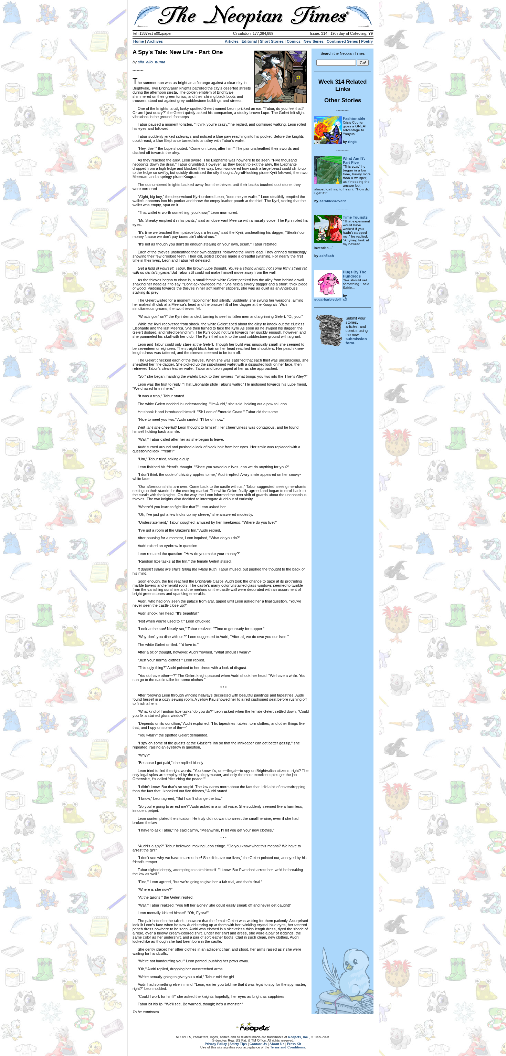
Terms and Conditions (287, 1047)
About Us (277, 1044)
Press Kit (294, 1044)
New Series (314, 41)
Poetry (367, 41)
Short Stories (272, 41)
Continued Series (342, 41)
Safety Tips (238, 1044)
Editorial (249, 41)
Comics (294, 41)
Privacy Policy (216, 1044)
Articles (232, 41)
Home (138, 41)
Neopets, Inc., (299, 1037)
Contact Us (258, 1044)
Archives (155, 41)
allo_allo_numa (151, 62)
